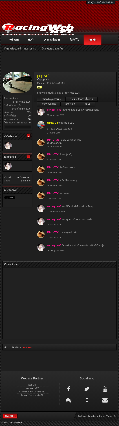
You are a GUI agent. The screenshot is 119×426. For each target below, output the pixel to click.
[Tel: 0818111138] (87, 400)
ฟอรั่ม (31, 39)
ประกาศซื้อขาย (52, 39)
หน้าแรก (14, 39)
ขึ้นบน (109, 416)
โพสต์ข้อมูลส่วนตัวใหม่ (53, 48)
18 (29, 119)
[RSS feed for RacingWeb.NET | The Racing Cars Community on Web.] (116, 413)
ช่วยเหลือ (91, 416)
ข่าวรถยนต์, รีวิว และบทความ (32, 392)
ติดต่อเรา (82, 416)
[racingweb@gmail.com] (105, 400)
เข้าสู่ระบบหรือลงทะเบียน (100, 2)
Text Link (32, 385)
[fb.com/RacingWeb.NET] (69, 388)
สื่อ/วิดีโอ (74, 39)
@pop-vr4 (43, 79)
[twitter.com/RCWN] (87, 388)
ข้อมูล (87, 104)
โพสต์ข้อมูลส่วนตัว (51, 99)
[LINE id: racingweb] (69, 400)
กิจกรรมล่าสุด (49, 104)
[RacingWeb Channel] (105, 388)
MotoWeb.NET (32, 388)
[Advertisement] (59, 302)
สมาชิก (93, 39)
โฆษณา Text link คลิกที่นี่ (32, 395)
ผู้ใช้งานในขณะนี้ (12, 48)
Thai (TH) (9, 416)
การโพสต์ (70, 104)
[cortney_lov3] (8, 145)
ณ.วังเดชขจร (24, 177)
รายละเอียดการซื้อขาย (81, 99)
